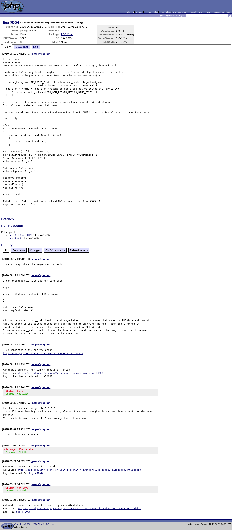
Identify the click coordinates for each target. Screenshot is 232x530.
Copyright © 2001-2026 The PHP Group (34, 524)
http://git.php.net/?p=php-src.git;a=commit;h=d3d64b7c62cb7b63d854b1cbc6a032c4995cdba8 (79, 469)
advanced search (180, 12)
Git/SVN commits (55, 250)
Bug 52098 (15, 237)
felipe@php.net (40, 259)
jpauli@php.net (40, 53)
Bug (6, 22)
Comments (19, 250)
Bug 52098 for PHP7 (20, 235)
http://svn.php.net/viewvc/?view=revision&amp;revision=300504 (61, 373)
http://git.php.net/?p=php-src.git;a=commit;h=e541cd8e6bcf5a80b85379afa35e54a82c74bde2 (79, 508)
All (6, 250)
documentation (151, 12)
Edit (35, 46)
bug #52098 (36, 473)
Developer (22, 46)
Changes (35, 250)
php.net (130, 12)
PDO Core (67, 34)
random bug (219, 12)
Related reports (79, 250)
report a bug (165, 12)
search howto (196, 12)
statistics (208, 12)
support (139, 12)
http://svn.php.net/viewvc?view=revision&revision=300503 (43, 353)
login (229, 12)
